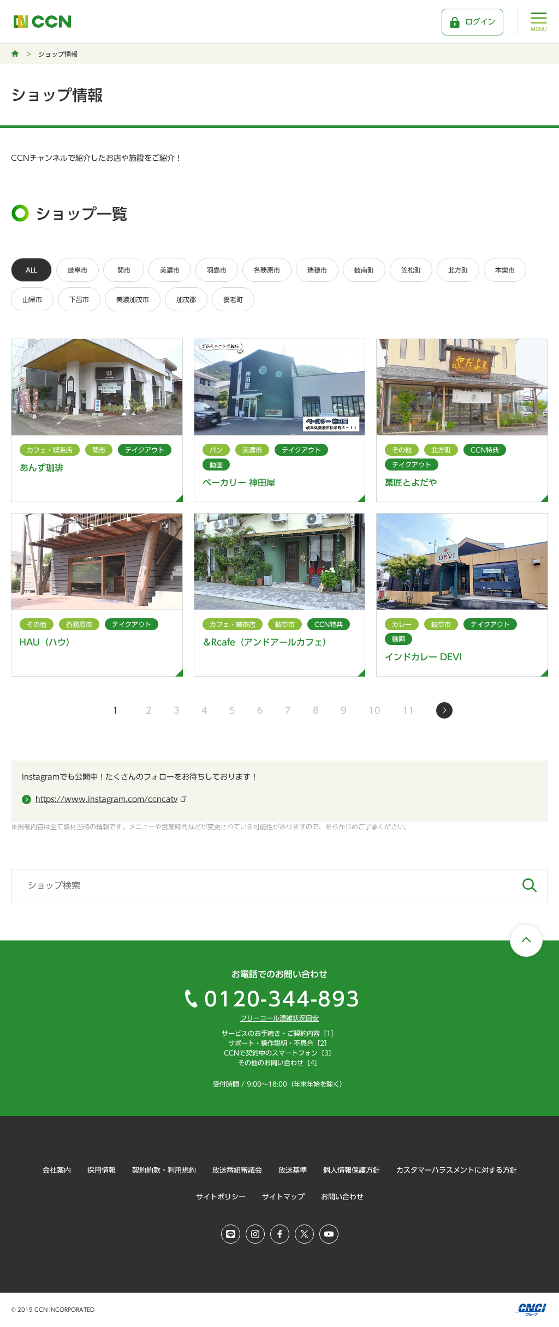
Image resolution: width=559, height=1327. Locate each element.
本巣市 (505, 270)
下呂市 (79, 299)
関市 (123, 270)
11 (408, 710)
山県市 (32, 299)
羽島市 (217, 270)
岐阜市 (77, 270)
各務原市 (267, 270)
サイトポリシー (221, 1197)
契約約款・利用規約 (164, 1170)
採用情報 (101, 1170)
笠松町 (411, 270)
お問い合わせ (342, 1197)
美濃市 (170, 270)
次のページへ (444, 710)
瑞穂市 (317, 270)
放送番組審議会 (237, 1170)
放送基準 (292, 1170)
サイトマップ (283, 1197)
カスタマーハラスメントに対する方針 (456, 1170)
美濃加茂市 (132, 299)
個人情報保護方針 (351, 1170)
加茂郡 (186, 299)
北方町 (458, 270)
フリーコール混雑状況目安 (279, 1018)
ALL (31, 270)
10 (374, 710)
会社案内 (57, 1170)
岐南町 (364, 270)
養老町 (233, 299)
